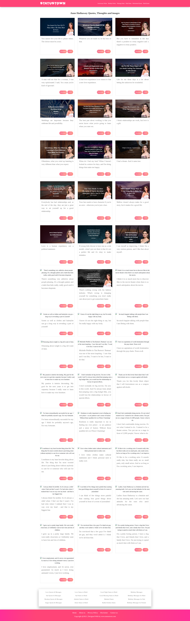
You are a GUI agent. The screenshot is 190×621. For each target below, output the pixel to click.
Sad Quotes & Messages (53, 595)
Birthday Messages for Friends (136, 603)
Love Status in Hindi (81, 592)
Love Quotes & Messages (53, 592)
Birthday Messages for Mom (136, 595)
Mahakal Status (109, 599)
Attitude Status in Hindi (81, 599)
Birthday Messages (136, 592)
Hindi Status (129, 3)
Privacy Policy (93, 613)
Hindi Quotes (146, 3)
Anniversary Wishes (102, 3)
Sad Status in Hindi (81, 595)
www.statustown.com (108, 616)
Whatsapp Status (121, 3)
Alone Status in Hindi (81, 603)
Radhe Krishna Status (108, 603)
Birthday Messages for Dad (136, 599)
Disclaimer (104, 613)
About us (82, 613)
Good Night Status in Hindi (108, 592)
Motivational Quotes (137, 3)
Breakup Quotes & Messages (53, 599)
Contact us (114, 613)
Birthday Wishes (112, 3)
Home (74, 613)
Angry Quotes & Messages (53, 603)
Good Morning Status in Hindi (109, 595)
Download (63, 51)
